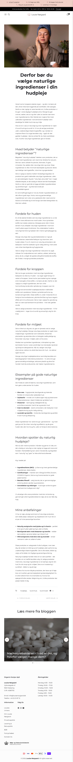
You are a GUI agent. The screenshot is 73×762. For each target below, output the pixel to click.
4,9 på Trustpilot (14, 2)
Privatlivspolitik (9, 720)
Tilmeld (58, 9)
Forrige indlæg (24, 598)
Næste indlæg (51, 598)
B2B (5, 730)
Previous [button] (7, 640)
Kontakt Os (8, 737)
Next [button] (66, 640)
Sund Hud (33, 591)
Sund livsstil (44, 591)
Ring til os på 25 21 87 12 (26, 5)
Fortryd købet (9, 733)
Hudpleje (23, 591)
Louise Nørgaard (32, 758)
